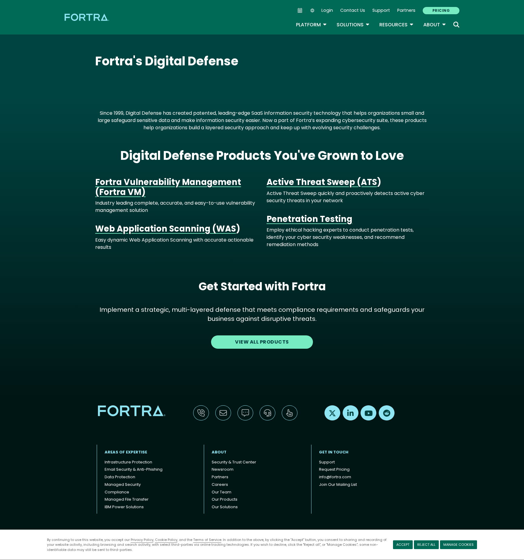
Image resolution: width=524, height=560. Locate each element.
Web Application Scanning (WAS (165, 229)
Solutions (353, 24)
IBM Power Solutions (124, 507)
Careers (220, 484)
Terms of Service (207, 539)
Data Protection (120, 477)
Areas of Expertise (126, 452)
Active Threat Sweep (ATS (322, 182)
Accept (402, 544)
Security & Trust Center (234, 462)
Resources (396, 24)
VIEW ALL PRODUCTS (262, 341)
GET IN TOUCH (333, 452)
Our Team (221, 492)
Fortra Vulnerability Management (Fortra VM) (168, 187)
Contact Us (352, 10)
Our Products (224, 499)
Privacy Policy (142, 539)
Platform (311, 24)
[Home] (87, 17)
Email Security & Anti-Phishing (134, 469)
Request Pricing (334, 469)
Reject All (426, 544)
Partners (406, 10)
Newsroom (222, 469)
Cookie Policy (166, 539)
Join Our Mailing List (338, 484)
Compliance (117, 492)
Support (381, 10)
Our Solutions (225, 507)
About (434, 24)
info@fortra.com (335, 477)
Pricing (441, 10)
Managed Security (123, 484)
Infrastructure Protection (128, 462)
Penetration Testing (309, 219)
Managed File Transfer (127, 499)
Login (327, 10)
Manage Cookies (458, 544)
